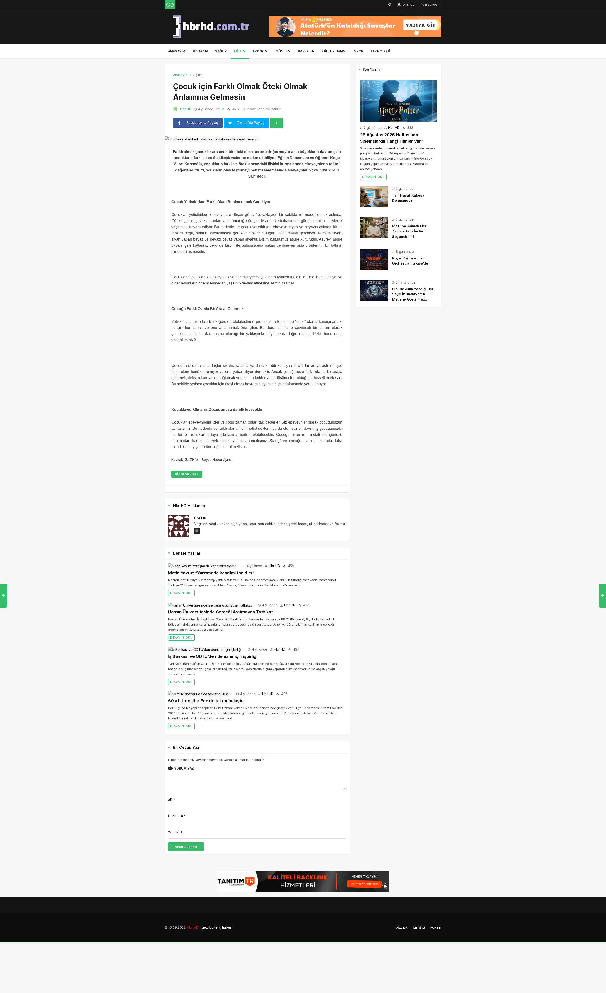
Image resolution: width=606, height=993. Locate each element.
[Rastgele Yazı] (170, 4)
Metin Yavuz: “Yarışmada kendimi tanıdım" (211, 572)
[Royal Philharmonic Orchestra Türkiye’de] (374, 259)
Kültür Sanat (334, 51)
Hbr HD (186, 109)
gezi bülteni (211, 927)
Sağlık (221, 51)
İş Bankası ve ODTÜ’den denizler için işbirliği (212, 656)
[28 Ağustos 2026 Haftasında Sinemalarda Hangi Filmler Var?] (398, 100)
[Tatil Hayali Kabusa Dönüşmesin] (374, 196)
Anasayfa (176, 51)
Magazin (200, 51)
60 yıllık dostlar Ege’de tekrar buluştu (206, 700)
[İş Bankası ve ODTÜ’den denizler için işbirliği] (204, 649)
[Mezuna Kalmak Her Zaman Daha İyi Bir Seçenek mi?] (374, 227)
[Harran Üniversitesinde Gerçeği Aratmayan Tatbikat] (210, 605)
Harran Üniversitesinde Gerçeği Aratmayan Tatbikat (220, 611)
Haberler (306, 51)
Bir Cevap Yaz (187, 474)
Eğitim (240, 51)
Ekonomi (261, 51)
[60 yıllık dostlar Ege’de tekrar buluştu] (199, 694)
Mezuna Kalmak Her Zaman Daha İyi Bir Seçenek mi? (409, 231)
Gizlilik (401, 927)
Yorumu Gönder (185, 847)
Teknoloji (380, 51)
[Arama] (390, 4)
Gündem (283, 51)
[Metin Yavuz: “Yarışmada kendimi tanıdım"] (202, 566)
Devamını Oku (181, 593)
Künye (435, 927)
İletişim (419, 927)
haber (226, 927)
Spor (358, 51)
